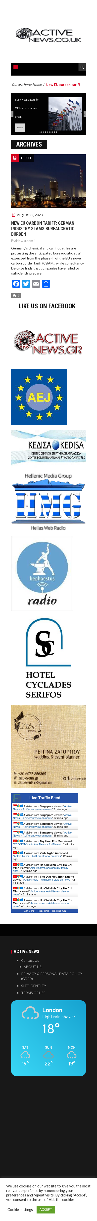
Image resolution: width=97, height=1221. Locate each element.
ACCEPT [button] (46, 1209)
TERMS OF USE (33, 993)
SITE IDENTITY (33, 986)
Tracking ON (59, 910)
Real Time (43, 910)
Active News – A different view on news (42, 808)
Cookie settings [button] (20, 1209)
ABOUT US (33, 967)
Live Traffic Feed (44, 798)
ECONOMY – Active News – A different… (38, 844)
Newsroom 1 (26, 240)
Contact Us (30, 960)
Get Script (29, 910)
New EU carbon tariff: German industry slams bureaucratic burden (43, 228)
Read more (20, 127)
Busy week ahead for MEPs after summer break (27, 108)
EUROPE (26, 158)
